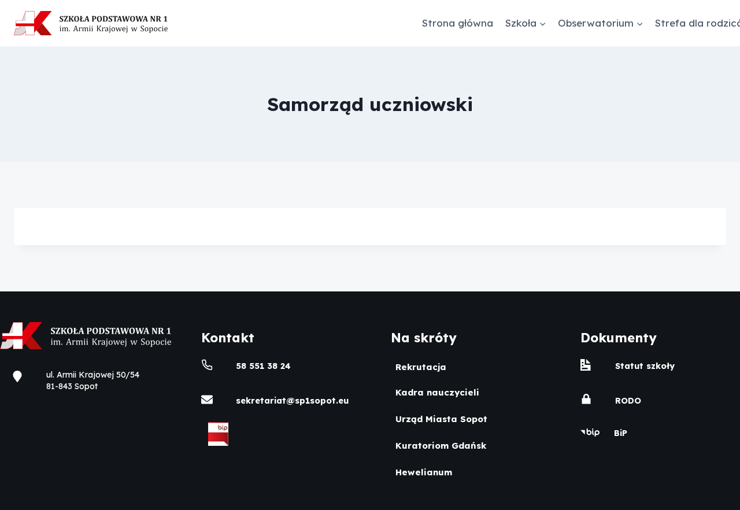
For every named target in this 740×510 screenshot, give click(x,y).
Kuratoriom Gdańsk (440, 445)
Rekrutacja (420, 366)
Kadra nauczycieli (437, 392)
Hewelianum (423, 472)
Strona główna (457, 23)
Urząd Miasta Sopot (441, 418)
